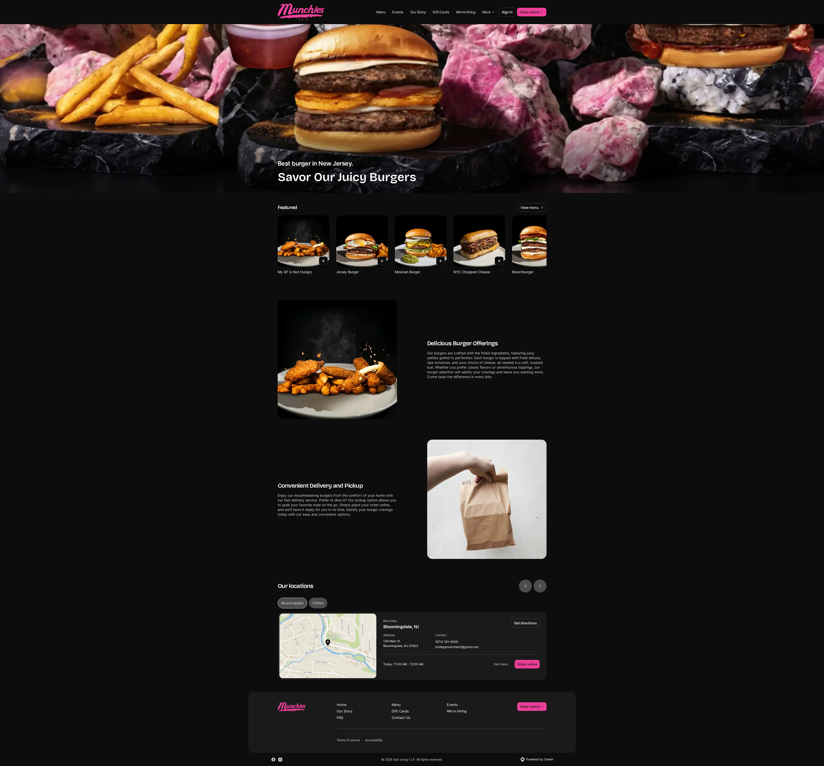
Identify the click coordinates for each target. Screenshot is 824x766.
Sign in (507, 12)
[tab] (292, 603)
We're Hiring (465, 12)
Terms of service (348, 740)
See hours (501, 664)
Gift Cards (441, 12)
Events (397, 12)
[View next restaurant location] (540, 586)
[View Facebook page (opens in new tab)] (273, 759)
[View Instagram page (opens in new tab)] (280, 759)
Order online (527, 664)
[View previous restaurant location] (525, 586)
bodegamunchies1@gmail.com (456, 647)
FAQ (340, 717)
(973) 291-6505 (446, 642)
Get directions (525, 623)
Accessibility (374, 740)
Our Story (418, 12)
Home (341, 704)
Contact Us (401, 717)
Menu (380, 12)
